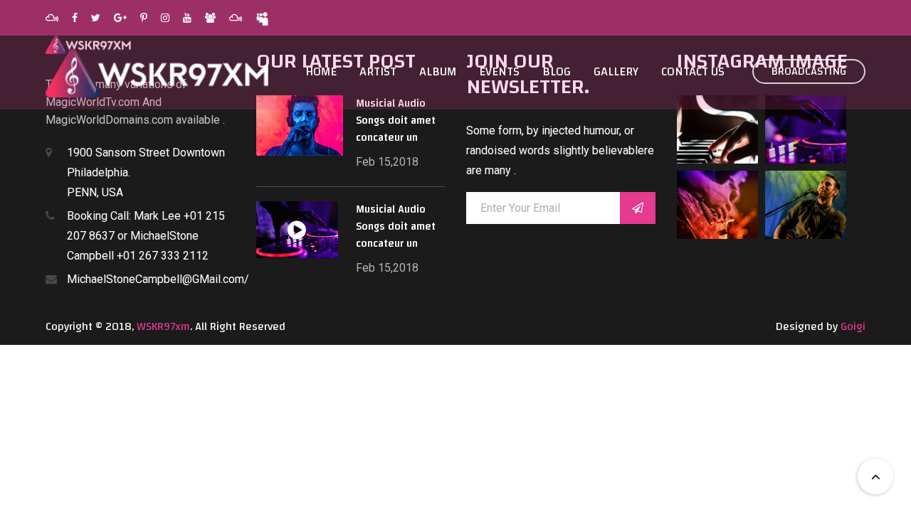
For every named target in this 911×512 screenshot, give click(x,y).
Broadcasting (809, 71)
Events (499, 72)
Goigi (853, 326)
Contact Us (693, 72)
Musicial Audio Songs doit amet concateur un (396, 120)
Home (321, 72)
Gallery (616, 72)
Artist (377, 72)
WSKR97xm (163, 326)
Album (437, 72)
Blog (556, 72)
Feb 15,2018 (387, 162)
